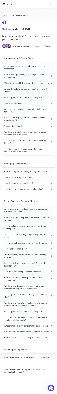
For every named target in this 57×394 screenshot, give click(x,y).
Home (4, 15)
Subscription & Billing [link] (19, 15)
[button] (51, 388)
